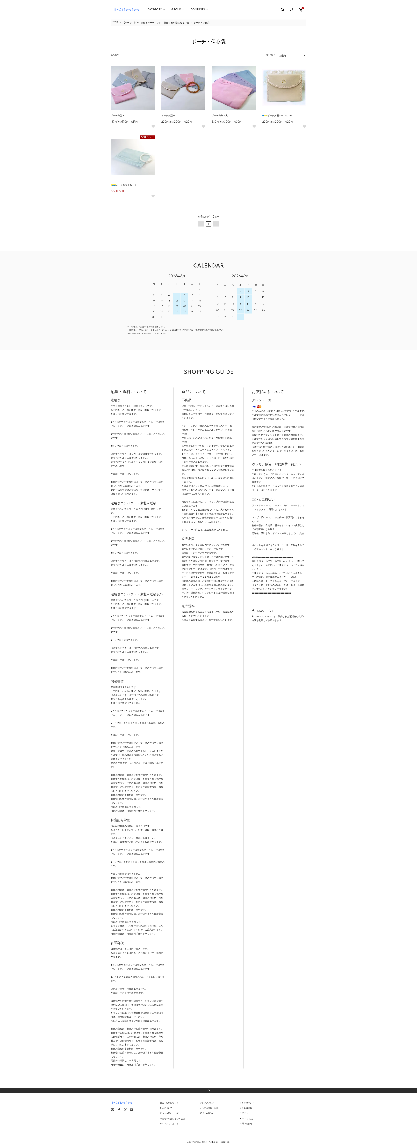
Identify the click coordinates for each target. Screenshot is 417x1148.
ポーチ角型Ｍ (168, 115)
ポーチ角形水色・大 (126, 185)
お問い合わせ (245, 1123)
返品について (166, 1108)
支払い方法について (169, 1113)
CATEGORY (154, 9)
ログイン (243, 1113)
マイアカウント (246, 1103)
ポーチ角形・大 (220, 115)
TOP (115, 22)
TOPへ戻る (208, 1090)
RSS (202, 1113)
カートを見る (246, 1118)
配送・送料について (169, 1103)
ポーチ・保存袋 (201, 22)
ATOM (209, 1113)
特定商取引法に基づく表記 (172, 1119)
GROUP (176, 9)
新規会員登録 (245, 1108)
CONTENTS (198, 9)
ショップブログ (207, 1103)
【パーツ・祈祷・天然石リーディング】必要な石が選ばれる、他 (156, 22)
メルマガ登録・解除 (209, 1108)
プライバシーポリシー (170, 1124)
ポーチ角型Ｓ (117, 115)
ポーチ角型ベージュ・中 (280, 115)
